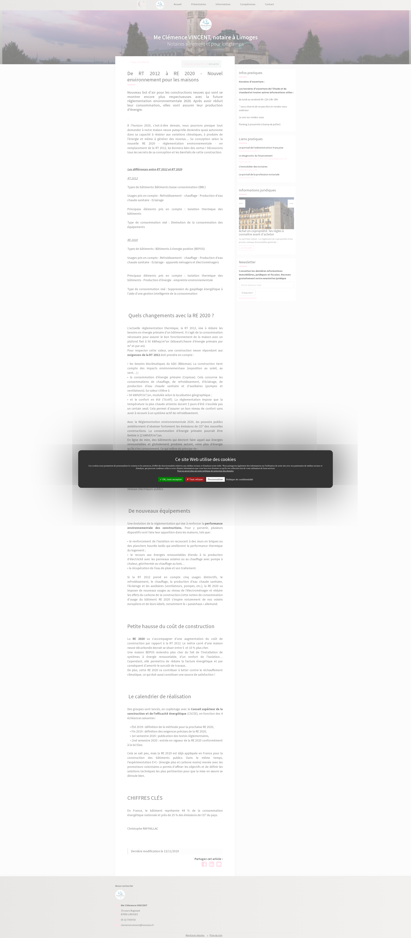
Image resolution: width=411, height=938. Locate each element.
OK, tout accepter (172, 479)
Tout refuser (196, 479)
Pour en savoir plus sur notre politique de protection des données (205, 471)
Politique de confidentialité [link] (239, 479)
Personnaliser (215, 479)
